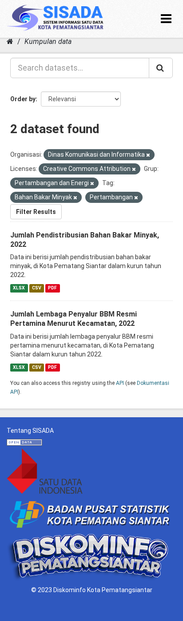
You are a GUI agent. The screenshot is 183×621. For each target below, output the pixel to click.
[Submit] (161, 68)
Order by (23, 99)
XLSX (19, 288)
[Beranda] (10, 41)
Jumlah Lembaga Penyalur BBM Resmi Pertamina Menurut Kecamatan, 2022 (73, 319)
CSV (36, 288)
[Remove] (148, 155)
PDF (52, 288)
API (120, 383)
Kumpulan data (48, 41)
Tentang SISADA (30, 430)
